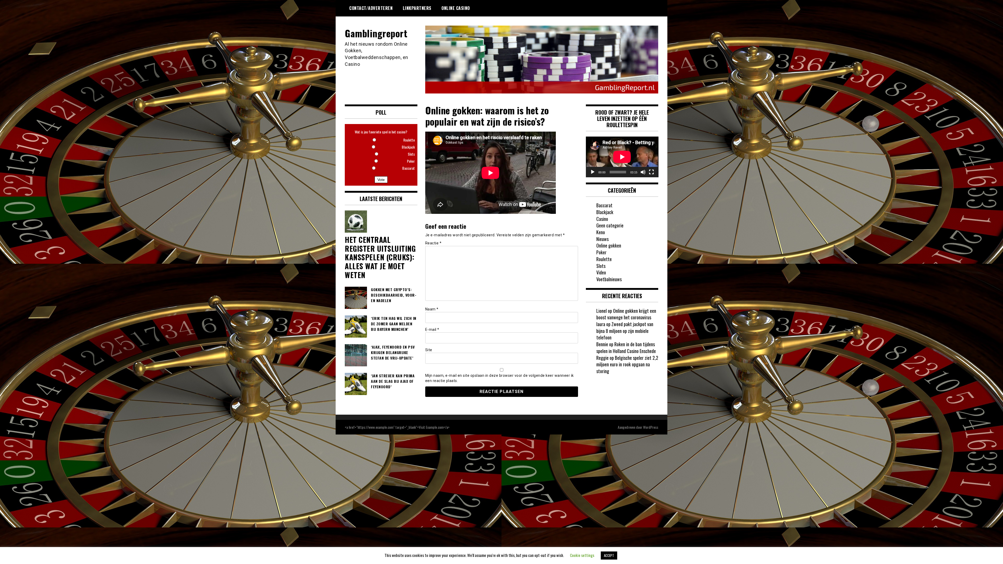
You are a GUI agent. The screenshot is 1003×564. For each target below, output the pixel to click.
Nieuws (602, 239)
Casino (602, 218)
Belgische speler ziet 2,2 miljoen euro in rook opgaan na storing (627, 364)
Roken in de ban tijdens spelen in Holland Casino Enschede (626, 347)
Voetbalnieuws (609, 279)
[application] (622, 157)
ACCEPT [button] (609, 555)
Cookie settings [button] (582, 555)
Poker (601, 252)
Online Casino (455, 8)
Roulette (604, 259)
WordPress (650, 427)
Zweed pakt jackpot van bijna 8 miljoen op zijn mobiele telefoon (624, 331)
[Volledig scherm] (651, 172)
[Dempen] (643, 172)
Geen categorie (609, 225)
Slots (600, 265)
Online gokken (608, 245)
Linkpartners (417, 8)
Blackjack (604, 212)
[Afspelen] (592, 172)
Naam (432, 309)
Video (601, 272)
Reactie (433, 243)
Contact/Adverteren (371, 8)
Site (428, 350)
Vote (381, 180)
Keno (600, 232)
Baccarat (604, 205)
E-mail (432, 329)
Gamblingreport (376, 33)
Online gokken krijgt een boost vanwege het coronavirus (626, 314)
